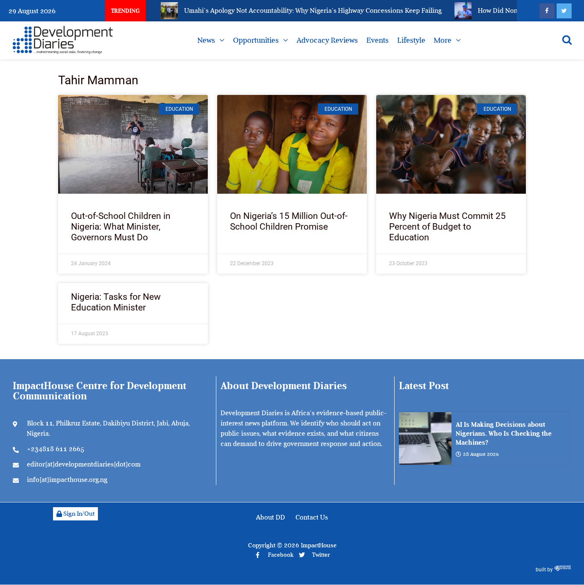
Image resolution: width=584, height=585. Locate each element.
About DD (270, 517)
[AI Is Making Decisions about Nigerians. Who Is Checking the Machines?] (425, 438)
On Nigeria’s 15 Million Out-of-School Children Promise (289, 221)
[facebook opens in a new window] (547, 10)
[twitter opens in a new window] (564, 10)
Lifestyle (411, 40)
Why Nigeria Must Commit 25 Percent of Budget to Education (447, 226)
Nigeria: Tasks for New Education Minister (116, 302)
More (442, 40)
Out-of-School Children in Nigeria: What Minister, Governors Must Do (121, 226)
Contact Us (311, 517)
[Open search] (567, 40)
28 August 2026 (481, 454)
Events (377, 40)
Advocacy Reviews (327, 40)
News (206, 40)
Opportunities (256, 40)
